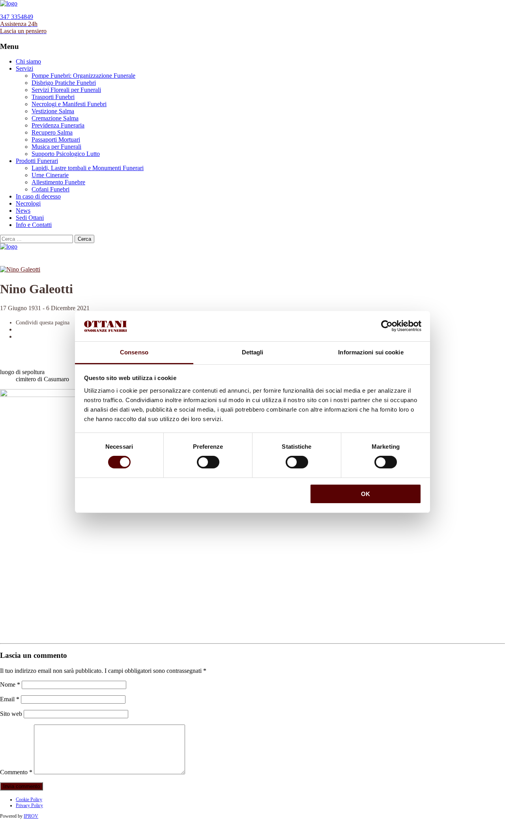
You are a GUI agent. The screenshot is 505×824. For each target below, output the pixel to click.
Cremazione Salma (55, 118)
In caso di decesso (38, 196)
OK (365, 494)
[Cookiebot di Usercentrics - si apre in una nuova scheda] (386, 326)
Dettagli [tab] (253, 352)
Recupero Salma (52, 132)
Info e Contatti (34, 224)
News (23, 210)
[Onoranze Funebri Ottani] (8, 3)
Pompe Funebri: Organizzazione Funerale (83, 75)
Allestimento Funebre (58, 182)
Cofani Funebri (50, 189)
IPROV (31, 816)
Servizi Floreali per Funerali (66, 89)
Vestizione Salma (53, 111)
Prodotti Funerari (37, 160)
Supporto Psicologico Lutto (66, 153)
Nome (10, 684)
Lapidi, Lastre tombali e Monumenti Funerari (88, 168)
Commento (16, 772)
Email (9, 699)
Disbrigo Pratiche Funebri (64, 82)
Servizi (24, 68)
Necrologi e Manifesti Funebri (69, 104)
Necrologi (28, 203)
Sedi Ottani (30, 217)
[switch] (208, 462)
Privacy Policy (29, 805)
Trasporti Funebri (53, 97)
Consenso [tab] (134, 352)
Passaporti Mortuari (56, 139)
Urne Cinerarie (50, 175)
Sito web (11, 713)
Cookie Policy (29, 799)
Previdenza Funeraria (58, 125)
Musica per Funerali (56, 146)
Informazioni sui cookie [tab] (370, 352)
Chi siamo (28, 61)
